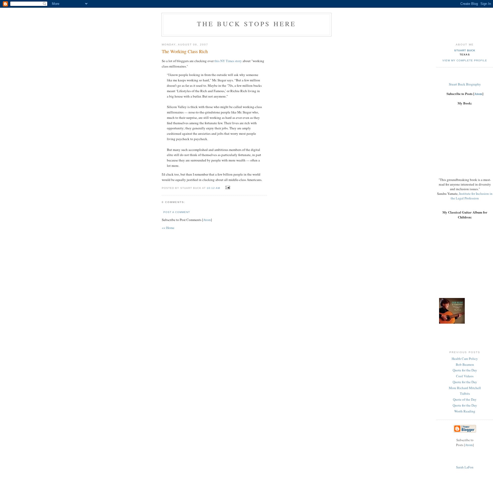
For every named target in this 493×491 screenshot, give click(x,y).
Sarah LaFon (464, 467)
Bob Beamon (465, 364)
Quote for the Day (465, 370)
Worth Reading (464, 411)
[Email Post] (227, 187)
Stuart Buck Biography (465, 84)
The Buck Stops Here (246, 23)
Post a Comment (176, 212)
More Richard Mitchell (465, 388)
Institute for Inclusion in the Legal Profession (471, 195)
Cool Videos (464, 376)
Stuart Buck (464, 50)
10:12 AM (214, 188)
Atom (207, 219)
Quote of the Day (465, 399)
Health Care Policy (465, 358)
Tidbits (465, 393)
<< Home (168, 227)
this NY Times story (228, 61)
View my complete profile (464, 60)
